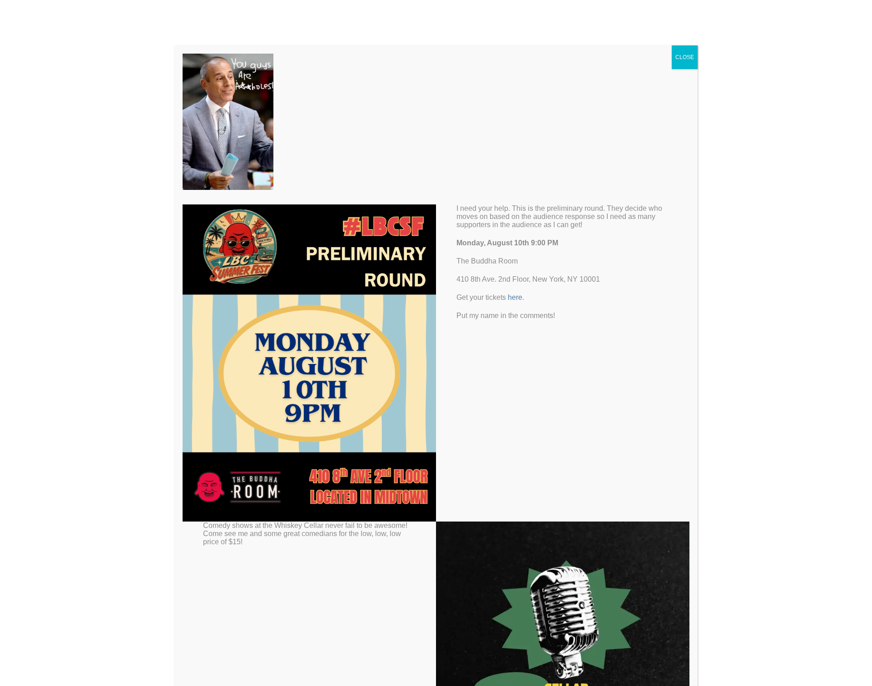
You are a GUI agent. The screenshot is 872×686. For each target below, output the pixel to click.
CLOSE (684, 57)
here (515, 297)
